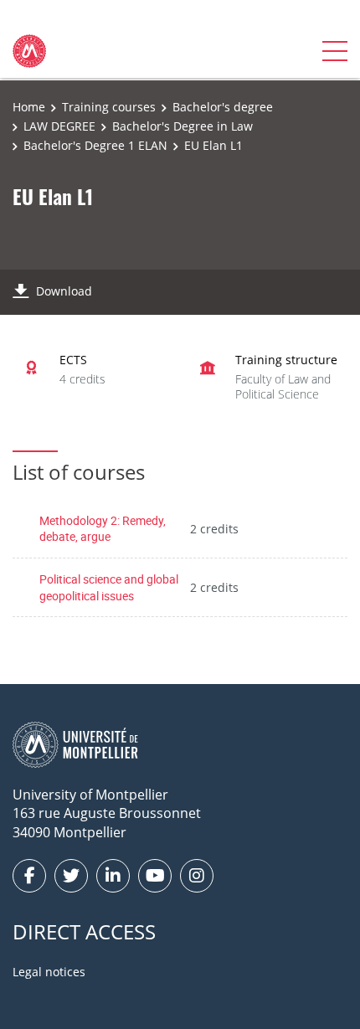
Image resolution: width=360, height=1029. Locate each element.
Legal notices (49, 972)
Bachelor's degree (222, 107)
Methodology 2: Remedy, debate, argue (102, 528)
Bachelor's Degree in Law (182, 126)
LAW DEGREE (59, 126)
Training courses (109, 107)
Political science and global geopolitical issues (108, 587)
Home (29, 107)
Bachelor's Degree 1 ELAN (95, 145)
